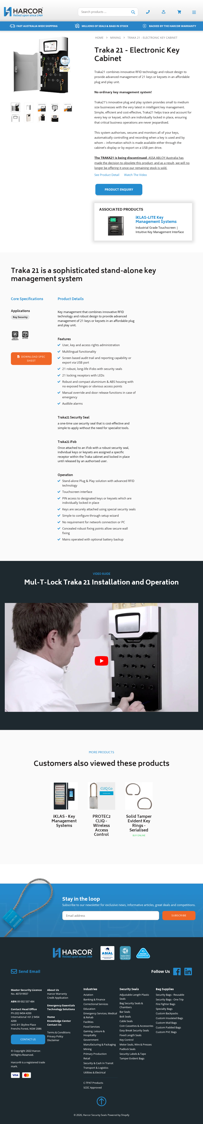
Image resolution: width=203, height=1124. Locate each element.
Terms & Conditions (58, 1032)
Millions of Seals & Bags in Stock (105, 26)
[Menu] (195, 12)
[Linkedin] (186, 971)
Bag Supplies (165, 989)
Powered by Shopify (118, 1115)
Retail (86, 1058)
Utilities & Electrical (94, 1072)
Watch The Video (135, 175)
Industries (90, 989)
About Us (53, 990)
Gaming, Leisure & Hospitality (94, 1033)
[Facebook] (175, 971)
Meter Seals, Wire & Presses (136, 1044)
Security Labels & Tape (133, 1054)
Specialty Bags (164, 1009)
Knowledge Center (59, 1021)
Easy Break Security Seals (134, 1030)
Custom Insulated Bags (169, 1018)
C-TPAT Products (93, 1083)
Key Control (126, 1039)
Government (91, 1039)
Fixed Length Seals (130, 1035)
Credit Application (57, 997)
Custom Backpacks (167, 1013)
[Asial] (107, 953)
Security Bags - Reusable (170, 994)
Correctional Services (95, 1004)
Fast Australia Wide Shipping (36, 26)
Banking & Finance (94, 999)
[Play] (101, 661)
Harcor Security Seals (95, 1115)
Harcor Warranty (57, 993)
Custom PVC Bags (166, 1032)
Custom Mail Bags (166, 1022)
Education (89, 1009)
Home (99, 37)
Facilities (88, 1022)
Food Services (91, 1026)
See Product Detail (106, 175)
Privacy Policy (55, 1036)
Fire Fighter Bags (165, 1004)
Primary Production (95, 1054)
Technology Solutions (61, 1009)
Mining (115, 37)
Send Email (29, 971)
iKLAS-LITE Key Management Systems (156, 220)
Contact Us (28, 1039)
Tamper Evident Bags (132, 1058)
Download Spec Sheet (32, 358)
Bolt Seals (125, 1016)
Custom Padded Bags (168, 1027)
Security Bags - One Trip (170, 999)
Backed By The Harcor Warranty (172, 26)
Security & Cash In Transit (98, 1063)
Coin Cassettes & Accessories (136, 1026)
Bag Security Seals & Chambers (131, 1005)
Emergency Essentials (61, 1005)
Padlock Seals (127, 1049)
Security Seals (129, 989)
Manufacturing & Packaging (99, 1044)
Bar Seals (125, 1012)
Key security (20, 317)
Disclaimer (53, 1040)
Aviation (88, 994)
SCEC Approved (92, 1087)
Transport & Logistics (95, 1067)
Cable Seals (126, 1021)
